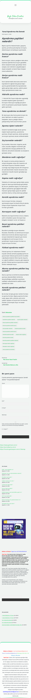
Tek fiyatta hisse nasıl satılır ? (8, 503)
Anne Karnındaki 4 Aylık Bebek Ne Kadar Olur (12, 625)
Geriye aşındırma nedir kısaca (9, 331)
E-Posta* (4, 408)
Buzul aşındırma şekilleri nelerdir (10, 322)
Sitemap (22, 449)
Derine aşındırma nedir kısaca (9, 325)
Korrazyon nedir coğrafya (8, 343)
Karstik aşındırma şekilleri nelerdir (10, 340)
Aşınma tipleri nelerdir (22, 319)
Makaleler (9, 312)
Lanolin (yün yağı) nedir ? (7, 484)
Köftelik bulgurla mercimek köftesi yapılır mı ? (12, 492)
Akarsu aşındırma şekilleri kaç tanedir (11, 316)
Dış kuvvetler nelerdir (7, 328)
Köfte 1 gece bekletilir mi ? (7, 469)
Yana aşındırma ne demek (8, 349)
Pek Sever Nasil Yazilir (10, 359)
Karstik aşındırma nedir (8, 337)
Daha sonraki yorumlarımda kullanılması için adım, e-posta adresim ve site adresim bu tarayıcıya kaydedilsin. (15, 424)
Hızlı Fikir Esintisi (15, 16)
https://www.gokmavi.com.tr (8, 445)
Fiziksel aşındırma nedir (20, 328)
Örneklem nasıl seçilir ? (7, 477)
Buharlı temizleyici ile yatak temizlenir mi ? (11, 499)
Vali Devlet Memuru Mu (10, 365)
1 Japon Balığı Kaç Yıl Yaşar (8, 615)
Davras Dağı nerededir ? (7, 488)
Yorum (3, 383)
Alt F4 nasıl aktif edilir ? (7, 496)
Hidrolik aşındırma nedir (8, 334)
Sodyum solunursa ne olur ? (8, 481)
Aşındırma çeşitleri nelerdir (9, 319)
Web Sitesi (4, 415)
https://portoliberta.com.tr (8, 447)
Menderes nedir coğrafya (8, 346)
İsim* (3, 401)
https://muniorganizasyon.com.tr (10, 449)
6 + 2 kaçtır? (5, 429)
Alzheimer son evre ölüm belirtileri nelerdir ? (12, 473)
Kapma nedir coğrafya (21, 334)
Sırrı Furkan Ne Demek (7, 620)
